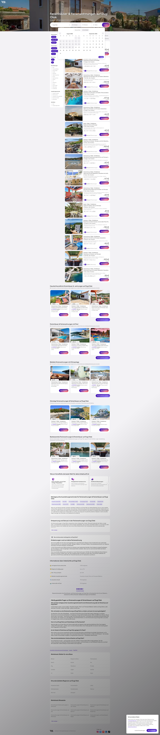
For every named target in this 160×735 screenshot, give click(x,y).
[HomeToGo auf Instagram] (97, 732)
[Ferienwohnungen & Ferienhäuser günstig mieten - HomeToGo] (3, 2)
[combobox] (60, 25)
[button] (76, 25)
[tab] (77, 30)
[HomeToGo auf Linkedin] (106, 732)
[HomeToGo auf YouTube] (103, 732)
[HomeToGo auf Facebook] (100, 732)
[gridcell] (75, 38)
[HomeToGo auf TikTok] (109, 732)
